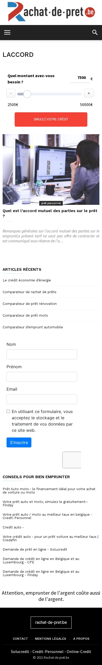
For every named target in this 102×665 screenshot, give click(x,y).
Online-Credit (79, 651)
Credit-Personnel (48, 651)
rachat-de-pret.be (51, 622)
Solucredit (20, 651)
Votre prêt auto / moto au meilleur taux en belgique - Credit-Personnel (47, 516)
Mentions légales (50, 639)
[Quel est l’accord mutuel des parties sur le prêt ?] (51, 169)
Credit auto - (13, 527)
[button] (95, 32)
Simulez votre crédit (51, 119)
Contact (20, 639)
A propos (81, 639)
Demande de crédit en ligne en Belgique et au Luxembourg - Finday (41, 573)
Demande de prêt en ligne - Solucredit (35, 549)
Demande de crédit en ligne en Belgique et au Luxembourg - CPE (41, 560)
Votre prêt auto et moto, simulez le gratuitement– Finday (45, 503)
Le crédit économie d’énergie (27, 280)
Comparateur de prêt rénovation (30, 304)
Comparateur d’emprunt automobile (33, 327)
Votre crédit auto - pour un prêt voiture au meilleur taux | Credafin (50, 538)
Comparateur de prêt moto (25, 315)
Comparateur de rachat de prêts (29, 292)
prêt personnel (51, 203)
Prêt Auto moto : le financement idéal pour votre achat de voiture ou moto (49, 490)
